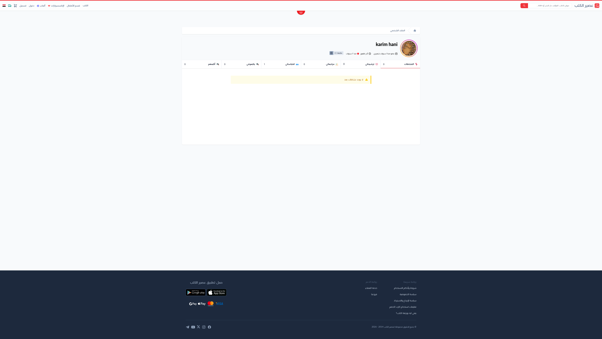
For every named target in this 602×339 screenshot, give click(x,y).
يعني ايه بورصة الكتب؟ (406, 313)
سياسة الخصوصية (408, 294)
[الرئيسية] (414, 30)
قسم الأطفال (73, 6)
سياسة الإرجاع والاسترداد (405, 301)
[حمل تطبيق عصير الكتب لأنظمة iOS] (217, 292)
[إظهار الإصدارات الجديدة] (301, 13)
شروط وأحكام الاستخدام (405, 288)
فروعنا (374, 294)
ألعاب (42, 6)
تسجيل (22, 6)
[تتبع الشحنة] (10, 5)
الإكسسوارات (57, 6)
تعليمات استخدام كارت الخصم (402, 307)
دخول (31, 6)
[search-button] (524, 5)
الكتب (85, 6)
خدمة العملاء (371, 288)
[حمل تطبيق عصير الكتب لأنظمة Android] (196, 292)
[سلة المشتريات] (15, 5)
